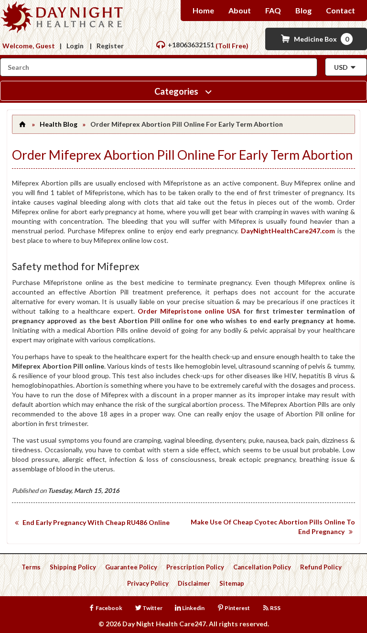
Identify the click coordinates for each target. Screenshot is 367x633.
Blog (303, 10)
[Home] (22, 124)
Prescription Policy (195, 567)
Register (110, 46)
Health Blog (58, 124)
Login (75, 46)
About (239, 10)
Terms (31, 567)
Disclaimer (194, 583)
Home (203, 10)
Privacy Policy (148, 583)
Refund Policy (321, 567)
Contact (340, 10)
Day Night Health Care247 (164, 624)
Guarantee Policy (131, 567)
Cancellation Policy (262, 567)
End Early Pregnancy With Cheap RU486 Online (96, 522)
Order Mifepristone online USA (189, 311)
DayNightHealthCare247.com (288, 231)
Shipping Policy (73, 567)
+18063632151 (191, 45)
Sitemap (231, 583)
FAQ (273, 10)
